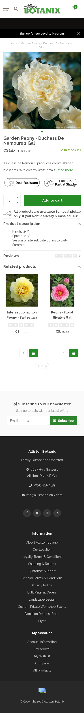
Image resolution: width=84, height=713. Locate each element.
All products (42, 670)
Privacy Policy (42, 585)
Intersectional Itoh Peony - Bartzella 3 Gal (22, 317)
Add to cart (52, 200)
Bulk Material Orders (42, 592)
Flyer (42, 621)
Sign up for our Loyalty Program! (42, 33)
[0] (73, 9)
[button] (42, 131)
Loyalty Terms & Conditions (42, 556)
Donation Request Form (42, 614)
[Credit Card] (42, 690)
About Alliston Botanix (42, 542)
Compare (42, 663)
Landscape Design (42, 599)
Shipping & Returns (42, 564)
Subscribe (65, 420)
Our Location (42, 549)
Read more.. (65, 170)
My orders (42, 649)
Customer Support (42, 571)
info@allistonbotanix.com (44, 495)
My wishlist (42, 656)
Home (13, 43)
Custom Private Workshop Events (42, 606)
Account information (42, 642)
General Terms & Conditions (42, 578)
